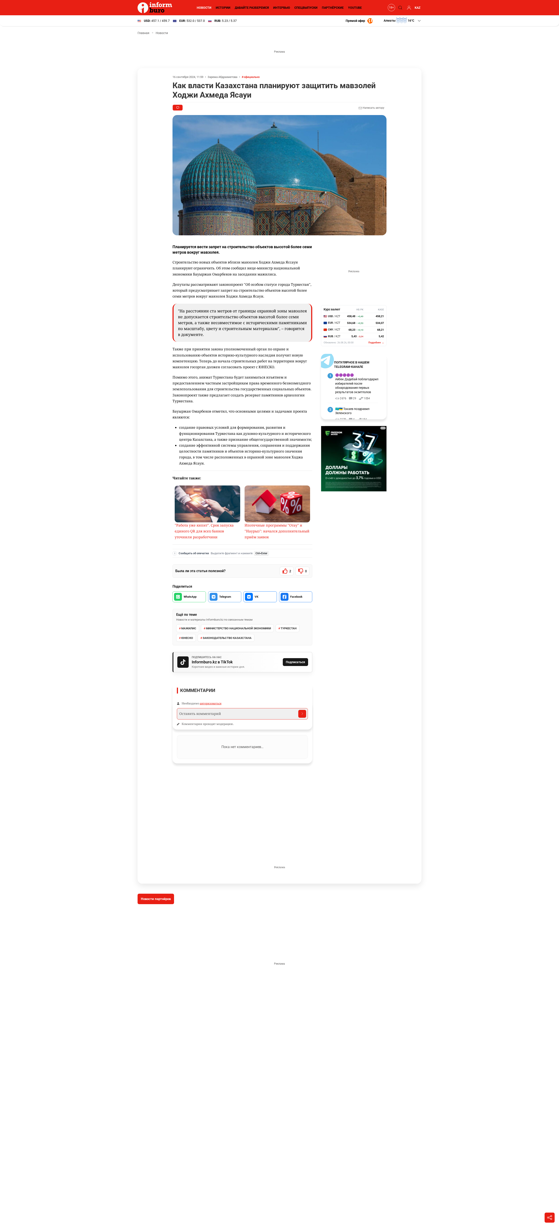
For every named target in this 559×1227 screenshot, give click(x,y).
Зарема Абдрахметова (222, 77)
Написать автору (373, 107)
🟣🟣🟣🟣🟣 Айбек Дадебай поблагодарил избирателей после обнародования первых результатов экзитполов (356, 383)
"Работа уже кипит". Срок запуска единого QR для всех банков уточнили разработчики (204, 531)
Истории (223, 7)
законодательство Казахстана (227, 638)
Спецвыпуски (305, 7)
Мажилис (188, 628)
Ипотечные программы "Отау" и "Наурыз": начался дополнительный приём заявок (277, 531)
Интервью (281, 7)
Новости (204, 7)
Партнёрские (333, 7)
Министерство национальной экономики (238, 628)
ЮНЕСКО (187, 638)
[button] (402, 20)
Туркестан (289, 628)
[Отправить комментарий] (302, 714)
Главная (143, 33)
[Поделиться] (550, 1218)
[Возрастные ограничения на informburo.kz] (390, 7)
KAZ (418, 7)
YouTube (355, 7)
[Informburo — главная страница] (156, 7)
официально (252, 77)
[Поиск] (399, 7)
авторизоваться (210, 703)
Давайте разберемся (252, 7)
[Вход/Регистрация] (408, 7)
